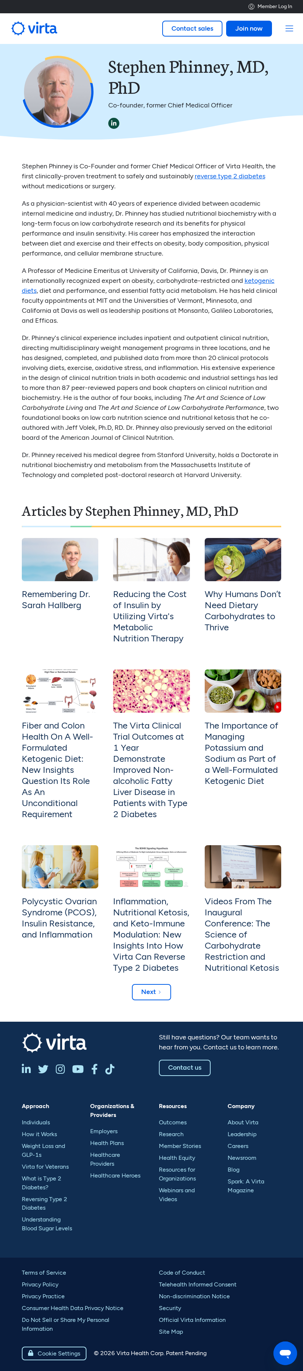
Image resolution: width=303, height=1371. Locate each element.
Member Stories (180, 1145)
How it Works (39, 1134)
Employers (104, 1131)
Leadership (242, 1134)
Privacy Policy (40, 1284)
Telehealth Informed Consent (197, 1284)
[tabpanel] (60, 596)
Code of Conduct (182, 1272)
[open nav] (289, 28)
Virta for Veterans (45, 1166)
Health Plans (107, 1143)
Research (171, 1134)
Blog (233, 1169)
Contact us (184, 1067)
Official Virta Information (192, 1319)
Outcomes (173, 1122)
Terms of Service (44, 1272)
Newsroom (242, 1157)
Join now (249, 28)
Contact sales (192, 28)
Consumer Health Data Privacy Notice (72, 1308)
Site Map (171, 1331)
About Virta (243, 1122)
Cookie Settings (54, 1353)
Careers (238, 1145)
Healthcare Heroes (115, 1175)
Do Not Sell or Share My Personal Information (65, 1324)
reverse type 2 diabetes (230, 176)
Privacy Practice (43, 1296)
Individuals (36, 1122)
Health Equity (177, 1157)
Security (170, 1308)
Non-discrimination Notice (194, 1296)
